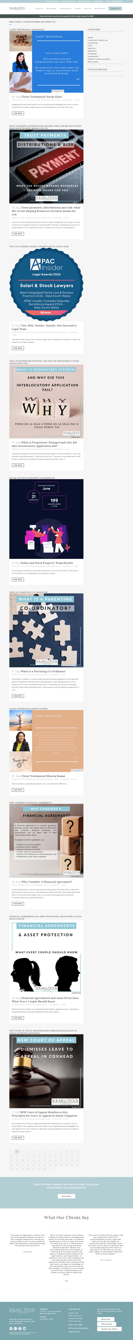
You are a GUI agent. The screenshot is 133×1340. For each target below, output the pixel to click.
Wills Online (106, 1324)
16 (28, 1156)
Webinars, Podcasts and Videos (99, 59)
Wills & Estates (42, 100)
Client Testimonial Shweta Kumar (28, 709)
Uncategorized (93, 56)
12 (78, 1151)
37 (72, 1160)
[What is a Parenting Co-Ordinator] (46, 630)
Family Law (37, 332)
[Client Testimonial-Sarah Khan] (46, 62)
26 (11, 1160)
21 (56, 1156)
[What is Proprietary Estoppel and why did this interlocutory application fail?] (46, 401)
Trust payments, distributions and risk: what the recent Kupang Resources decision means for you (45, 127)
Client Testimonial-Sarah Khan (26, 29)
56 (34, 1169)
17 (34, 1156)
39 (11, 1164)
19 (45, 1156)
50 (72, 1164)
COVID (90, 45)
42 (28, 1164)
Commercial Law (76, 1318)
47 (56, 1164)
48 (61, 1164)
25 (78, 1156)
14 (17, 1156)
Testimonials (31, 100)
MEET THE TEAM (75, 1325)
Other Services (75, 1321)
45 (45, 1164)
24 (72, 1156)
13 (11, 1156)
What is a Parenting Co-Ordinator (28, 592)
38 (78, 1160)
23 (67, 1156)
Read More (18, 113)
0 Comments (67, 100)
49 (67, 1164)
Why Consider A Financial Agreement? (30, 803)
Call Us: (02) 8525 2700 (114, 1)
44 (39, 1164)
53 (17, 1169)
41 (23, 1164)
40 (17, 1164)
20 (50, 1156)
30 (34, 1160)
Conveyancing (92, 43)
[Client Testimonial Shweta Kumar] (46, 741)
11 (72, 1151)
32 (45, 1160)
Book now (105, 1319)
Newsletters (92, 51)
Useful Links (98, 1)
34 (56, 1160)
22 (61, 1156)
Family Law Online (109, 1329)
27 (17, 1160)
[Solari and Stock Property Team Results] (46, 519)
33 (50, 1160)
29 (28, 1160)
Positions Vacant (52, 1)
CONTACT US (74, 1332)
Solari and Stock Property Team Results (32, 478)
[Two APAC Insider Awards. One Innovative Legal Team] (46, 285)
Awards (29, 332)
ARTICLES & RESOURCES (79, 1328)
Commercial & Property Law (37, 566)
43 (34, 1164)
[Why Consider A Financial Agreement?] (46, 841)
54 (23, 1169)
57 (39, 1169)
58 (45, 1169)
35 (61, 1160)
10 (67, 1151)
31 (39, 1160)
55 (28, 1169)
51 (78, 1164)
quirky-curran (56, 100)
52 (11, 1169)
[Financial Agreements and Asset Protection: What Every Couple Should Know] (46, 957)
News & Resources (68, 1)
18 (39, 1156)
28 (23, 1160)
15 (23, 1156)
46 (50, 1164)
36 (67, 1160)
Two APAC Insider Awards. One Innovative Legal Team (39, 246)
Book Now (66, 1196)
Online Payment (85, 1)
